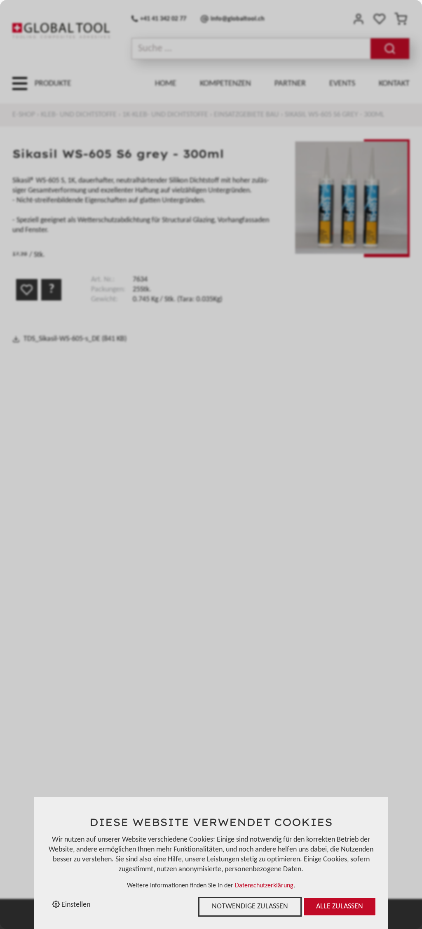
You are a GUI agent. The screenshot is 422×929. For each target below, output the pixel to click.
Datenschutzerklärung (264, 885)
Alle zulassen (339, 906)
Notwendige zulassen (250, 906)
